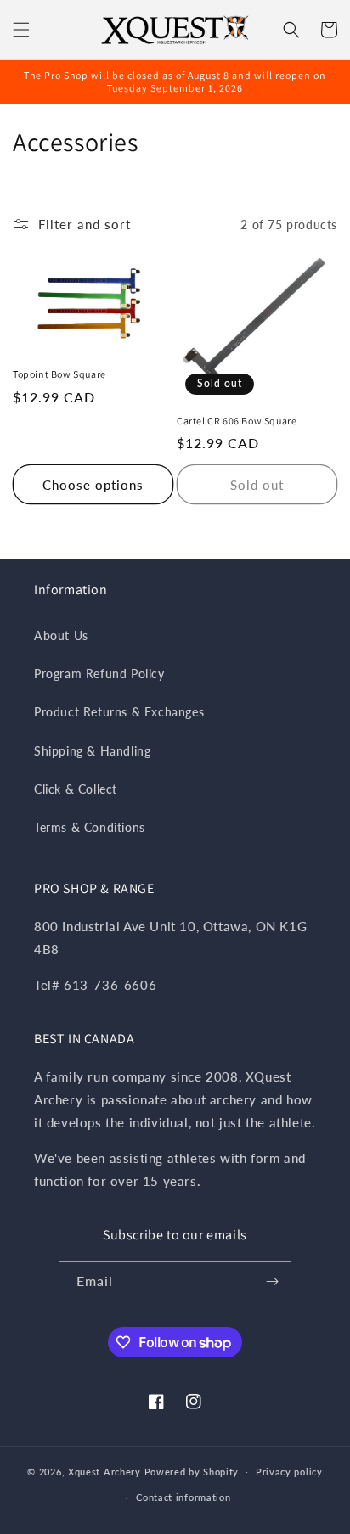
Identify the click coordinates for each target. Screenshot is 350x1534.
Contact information (183, 1497)
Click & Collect (75, 789)
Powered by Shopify (192, 1470)
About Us (61, 635)
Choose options (93, 484)
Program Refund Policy (99, 673)
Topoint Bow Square (59, 374)
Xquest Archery (104, 1470)
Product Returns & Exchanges (119, 712)
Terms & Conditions (89, 827)
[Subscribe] (272, 1281)
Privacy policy (289, 1471)
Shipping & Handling (92, 751)
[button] (21, 29)
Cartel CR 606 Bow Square (236, 420)
